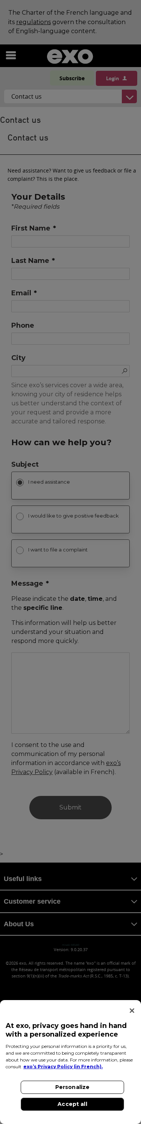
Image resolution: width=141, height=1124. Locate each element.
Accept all (72, 1104)
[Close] (132, 1010)
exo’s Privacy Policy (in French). (63, 1066)
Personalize (72, 1087)
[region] (70, 1062)
